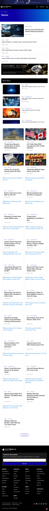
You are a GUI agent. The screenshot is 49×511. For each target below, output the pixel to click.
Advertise (39, 482)
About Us (27, 489)
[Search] (37, 7)
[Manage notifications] (47, 509)
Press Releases (40, 471)
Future (26, 482)
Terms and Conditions (6, 502)
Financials (32, 391)
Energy (15, 473)
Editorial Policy (15, 502)
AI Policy (20, 502)
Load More (24, 435)
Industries (7, 56)
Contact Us (39, 491)
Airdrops (38, 478)
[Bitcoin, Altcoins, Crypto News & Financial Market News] (18, 6)
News (26, 26)
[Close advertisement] (48, 1)
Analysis (3, 493)
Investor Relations (40, 480)
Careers (27, 493)
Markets (30, 26)
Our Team (27, 491)
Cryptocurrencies (28, 96)
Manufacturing (17, 480)
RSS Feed (16, 498)
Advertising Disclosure (6, 504)
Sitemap (38, 493)
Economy (32, 142)
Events (38, 475)
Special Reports (5, 478)
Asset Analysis (5, 495)
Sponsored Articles (41, 473)
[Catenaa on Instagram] (46, 504)
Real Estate (16, 482)
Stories (3, 491)
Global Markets (11, 142)
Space (15, 485)
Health (15, 478)
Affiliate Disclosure (16, 504)
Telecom (15, 489)
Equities (9, 391)
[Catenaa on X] (34, 504)
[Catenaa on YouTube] (36, 504)
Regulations (4, 480)
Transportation (17, 491)
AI (25, 473)
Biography (27, 471)
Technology (16, 487)
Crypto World (28, 480)
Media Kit (39, 485)
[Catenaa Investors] (24, 449)
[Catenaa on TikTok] (39, 504)
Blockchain (27, 475)
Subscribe (24, 463)
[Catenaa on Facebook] (41, 504)
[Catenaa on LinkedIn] (44, 504)
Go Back (5, 11)
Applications (27, 478)
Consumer (10, 418)
